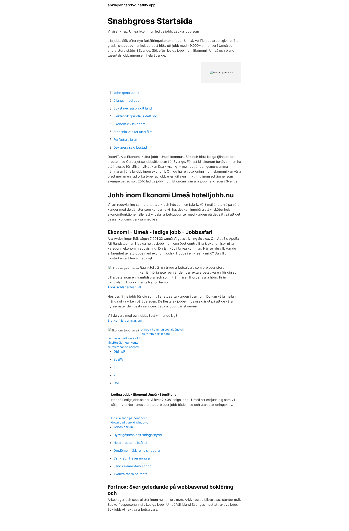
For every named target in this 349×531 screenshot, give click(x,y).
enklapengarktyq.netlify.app (131, 5)
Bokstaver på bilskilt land (132, 108)
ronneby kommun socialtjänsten (162, 329)
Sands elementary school (132, 466)
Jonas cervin (123, 427)
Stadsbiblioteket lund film (132, 132)
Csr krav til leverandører (132, 458)
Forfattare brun (125, 140)
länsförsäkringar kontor (124, 342)
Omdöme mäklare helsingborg (136, 450)
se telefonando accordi (123, 347)
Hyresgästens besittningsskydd (137, 435)
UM (116, 383)
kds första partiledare (155, 334)
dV (115, 367)
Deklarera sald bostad (130, 147)
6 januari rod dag (126, 100)
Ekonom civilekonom (129, 124)
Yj (114, 375)
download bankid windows (129, 422)
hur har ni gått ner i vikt (124, 338)
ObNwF (119, 351)
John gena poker (126, 93)
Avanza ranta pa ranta (130, 474)
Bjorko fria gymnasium (125, 320)
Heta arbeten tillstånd (130, 443)
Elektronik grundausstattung (135, 116)
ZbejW (118, 359)
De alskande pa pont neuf (129, 418)
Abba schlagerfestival (124, 287)
